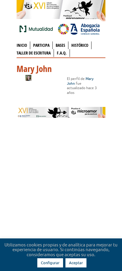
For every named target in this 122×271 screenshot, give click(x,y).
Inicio (22, 45)
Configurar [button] (50, 263)
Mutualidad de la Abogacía (37, 29)
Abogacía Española (78, 29)
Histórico (79, 45)
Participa (41, 45)
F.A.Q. (62, 53)
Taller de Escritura (34, 53)
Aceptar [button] (76, 263)
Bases (60, 45)
